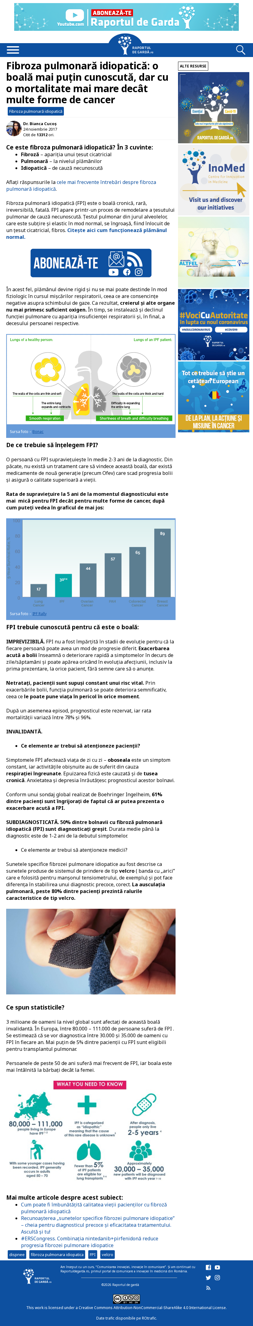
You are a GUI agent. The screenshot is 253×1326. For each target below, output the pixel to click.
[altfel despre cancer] (213, 286)
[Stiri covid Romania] (213, 141)
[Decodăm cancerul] (213, 213)
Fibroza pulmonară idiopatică (35, 111)
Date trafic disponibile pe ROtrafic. (126, 1318)
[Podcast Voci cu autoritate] (213, 358)
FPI (93, 1254)
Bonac (38, 431)
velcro (107, 1254)
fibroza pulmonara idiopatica (57, 1254)
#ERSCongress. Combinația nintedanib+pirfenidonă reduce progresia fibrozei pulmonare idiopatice (89, 1242)
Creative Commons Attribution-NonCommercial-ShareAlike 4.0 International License (152, 1307)
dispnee (17, 1254)
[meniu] (13, 50)
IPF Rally (39, 613)
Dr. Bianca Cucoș (39, 123)
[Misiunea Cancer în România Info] (213, 430)
